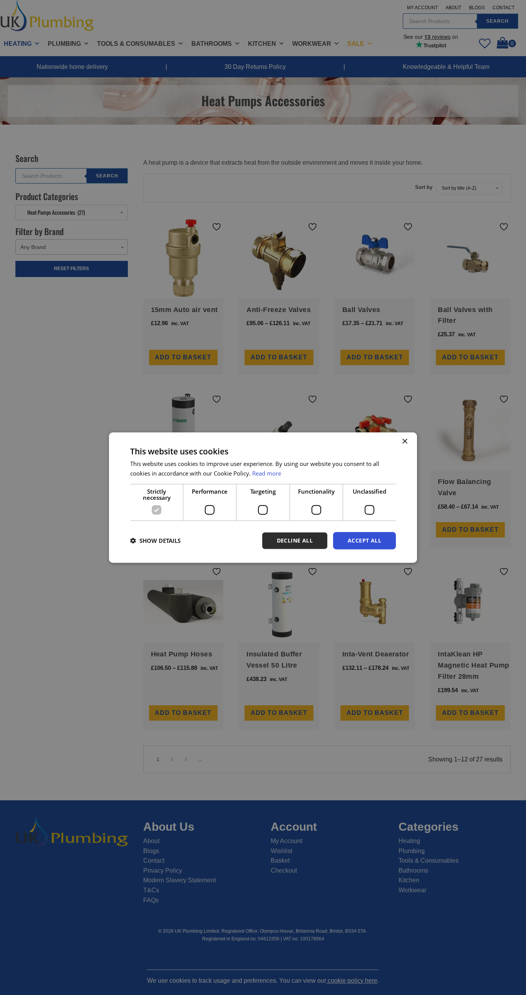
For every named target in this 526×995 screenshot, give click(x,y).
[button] (155, 540)
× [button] (404, 441)
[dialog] (263, 497)
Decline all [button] (295, 540)
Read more (266, 473)
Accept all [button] (364, 540)
